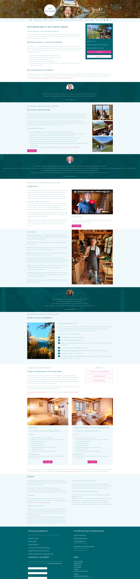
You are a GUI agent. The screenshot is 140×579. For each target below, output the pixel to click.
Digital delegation (33, 544)
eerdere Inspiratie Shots (55, 563)
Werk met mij (78, 563)
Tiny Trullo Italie (78, 561)
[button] (110, 20)
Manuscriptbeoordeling (81, 538)
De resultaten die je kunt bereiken (37, 392)
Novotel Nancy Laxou (44, 502)
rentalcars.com (31, 513)
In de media (77, 567)
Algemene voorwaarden (81, 571)
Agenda (76, 569)
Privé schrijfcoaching (80, 535)
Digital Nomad (32, 541)
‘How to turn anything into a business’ (39, 547)
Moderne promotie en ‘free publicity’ (38, 550)
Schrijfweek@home (79, 541)
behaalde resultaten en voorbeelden (40, 78)
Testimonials (77, 565)
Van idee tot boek (33, 538)
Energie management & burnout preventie (40, 553)
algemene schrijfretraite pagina (64, 78)
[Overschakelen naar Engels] (107, 20)
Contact (76, 574)
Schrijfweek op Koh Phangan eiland (84, 546)
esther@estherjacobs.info (69, 471)
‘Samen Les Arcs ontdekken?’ (71, 147)
